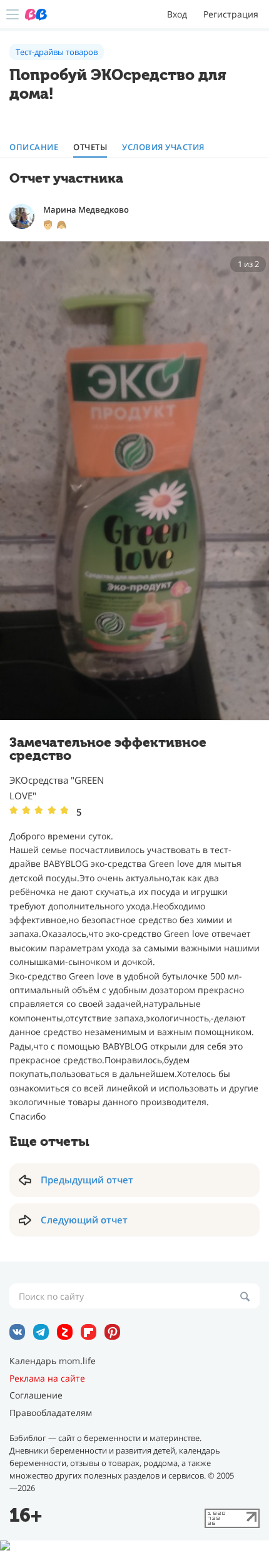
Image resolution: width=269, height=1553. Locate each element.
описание (33, 147)
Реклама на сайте (47, 1378)
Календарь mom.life (52, 1361)
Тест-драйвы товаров (57, 52)
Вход (177, 14)
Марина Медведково (86, 210)
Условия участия (163, 147)
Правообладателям (50, 1413)
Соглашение (36, 1395)
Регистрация (230, 14)
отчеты (90, 147)
